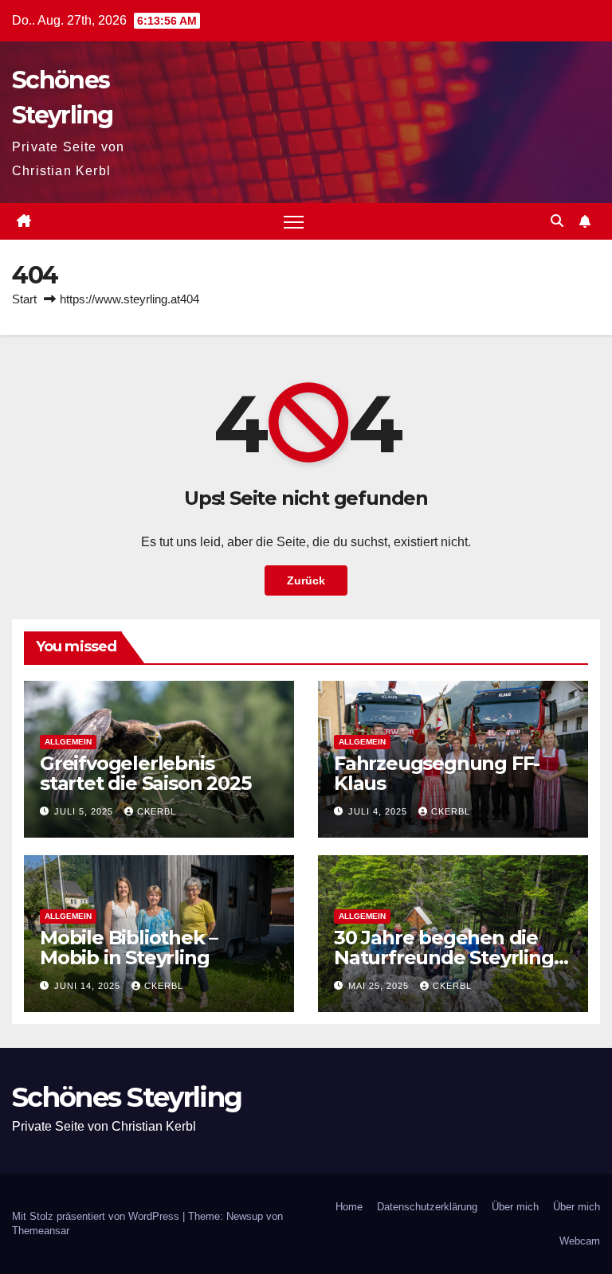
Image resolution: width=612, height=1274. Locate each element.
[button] (557, 221)
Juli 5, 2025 (85, 811)
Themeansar (40, 1231)
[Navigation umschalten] (293, 221)
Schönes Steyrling (126, 1097)
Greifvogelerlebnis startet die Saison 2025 (145, 773)
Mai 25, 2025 (380, 986)
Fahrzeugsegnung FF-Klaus (436, 773)
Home (349, 1207)
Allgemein (68, 741)
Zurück (306, 580)
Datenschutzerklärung (427, 1207)
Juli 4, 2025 (379, 811)
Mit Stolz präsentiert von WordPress (97, 1216)
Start (24, 299)
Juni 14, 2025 (89, 986)
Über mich (515, 1207)
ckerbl (156, 811)
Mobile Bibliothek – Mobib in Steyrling (129, 947)
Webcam (579, 1241)
